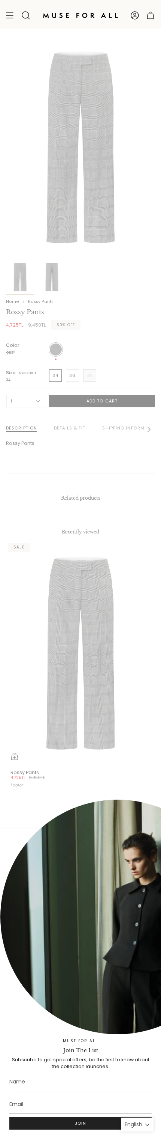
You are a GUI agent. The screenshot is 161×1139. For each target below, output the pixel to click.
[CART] (150, 15)
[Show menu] (9, 15)
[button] (26, 15)
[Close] (150, 840)
